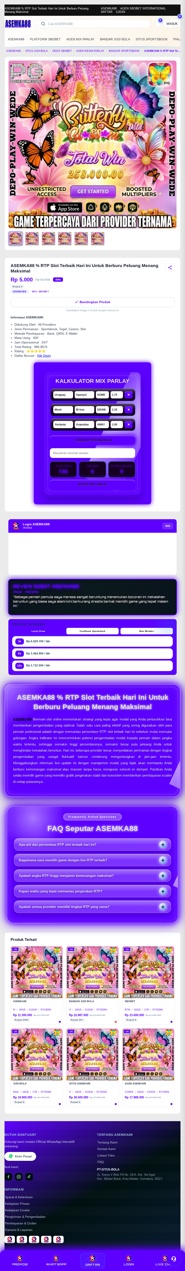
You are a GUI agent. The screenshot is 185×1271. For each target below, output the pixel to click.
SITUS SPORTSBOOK (152, 39)
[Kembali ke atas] (175, 1248)
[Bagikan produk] (169, 267)
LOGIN (120, 12)
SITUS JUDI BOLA (36, 51)
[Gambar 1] (15, 238)
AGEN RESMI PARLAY (90, 51)
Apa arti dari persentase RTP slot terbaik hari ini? (57, 844)
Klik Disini (44, 355)
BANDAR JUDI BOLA (115, 39)
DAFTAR (106, 12)
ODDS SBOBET (62, 51)
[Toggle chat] (173, 1259)
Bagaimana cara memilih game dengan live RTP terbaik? (63, 860)
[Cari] (43, 23)
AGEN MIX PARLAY (80, 39)
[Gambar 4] (65, 238)
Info (167, 526)
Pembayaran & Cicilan (21, 1223)
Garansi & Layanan (18, 1230)
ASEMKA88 (109, 8)
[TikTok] (29, 1177)
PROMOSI (20, 1264)
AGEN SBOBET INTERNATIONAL (143, 8)
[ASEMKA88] (18, 23)
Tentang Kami (107, 1142)
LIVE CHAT (164, 1264)
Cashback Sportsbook (92, 631)
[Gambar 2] (32, 238)
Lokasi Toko (106, 1155)
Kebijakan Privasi (17, 1203)
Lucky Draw (38, 631)
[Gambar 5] (81, 238)
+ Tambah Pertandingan (92, 440)
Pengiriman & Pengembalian (25, 1216)
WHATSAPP (56, 1264)
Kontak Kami (106, 1149)
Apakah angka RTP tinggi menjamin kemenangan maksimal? (66, 876)
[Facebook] (8, 1177)
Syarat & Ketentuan (19, 1197)
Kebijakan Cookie (17, 1210)
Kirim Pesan (23, 1156)
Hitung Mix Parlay (92, 484)
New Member (146, 631)
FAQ (100, 1162)
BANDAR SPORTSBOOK (124, 51)
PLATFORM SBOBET (45, 39)
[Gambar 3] (48, 238)
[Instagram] (19, 1177)
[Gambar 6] (97, 238)
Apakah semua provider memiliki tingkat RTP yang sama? (64, 907)
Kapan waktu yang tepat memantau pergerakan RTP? (60, 891)
